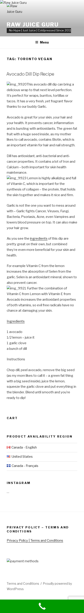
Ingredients (16, 321)
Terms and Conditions (23, 583)
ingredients (38, 238)
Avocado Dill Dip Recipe (30, 74)
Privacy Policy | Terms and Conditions (35, 541)
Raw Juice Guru (33, 24)
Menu (44, 42)
